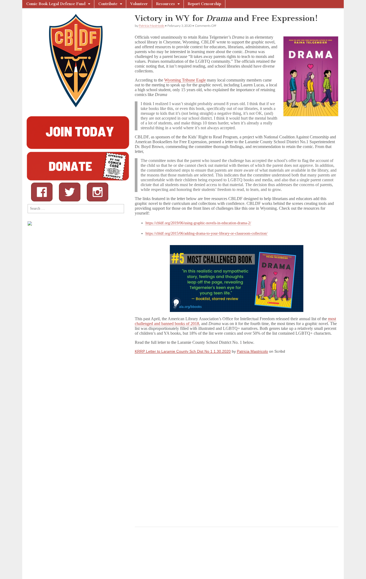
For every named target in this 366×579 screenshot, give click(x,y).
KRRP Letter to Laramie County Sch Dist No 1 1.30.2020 (183, 351)
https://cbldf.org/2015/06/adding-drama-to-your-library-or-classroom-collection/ (206, 233)
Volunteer (139, 4)
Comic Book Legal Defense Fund (55, 4)
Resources (165, 4)
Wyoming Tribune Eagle (185, 80)
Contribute (107, 4)
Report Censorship (204, 4)
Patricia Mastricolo (151, 26)
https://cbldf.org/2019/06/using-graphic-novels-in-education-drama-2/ (198, 223)
